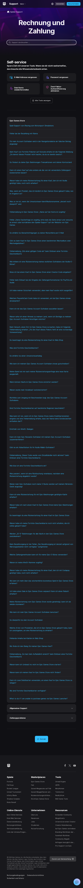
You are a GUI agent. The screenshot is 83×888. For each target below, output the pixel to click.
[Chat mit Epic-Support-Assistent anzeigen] (76, 882)
